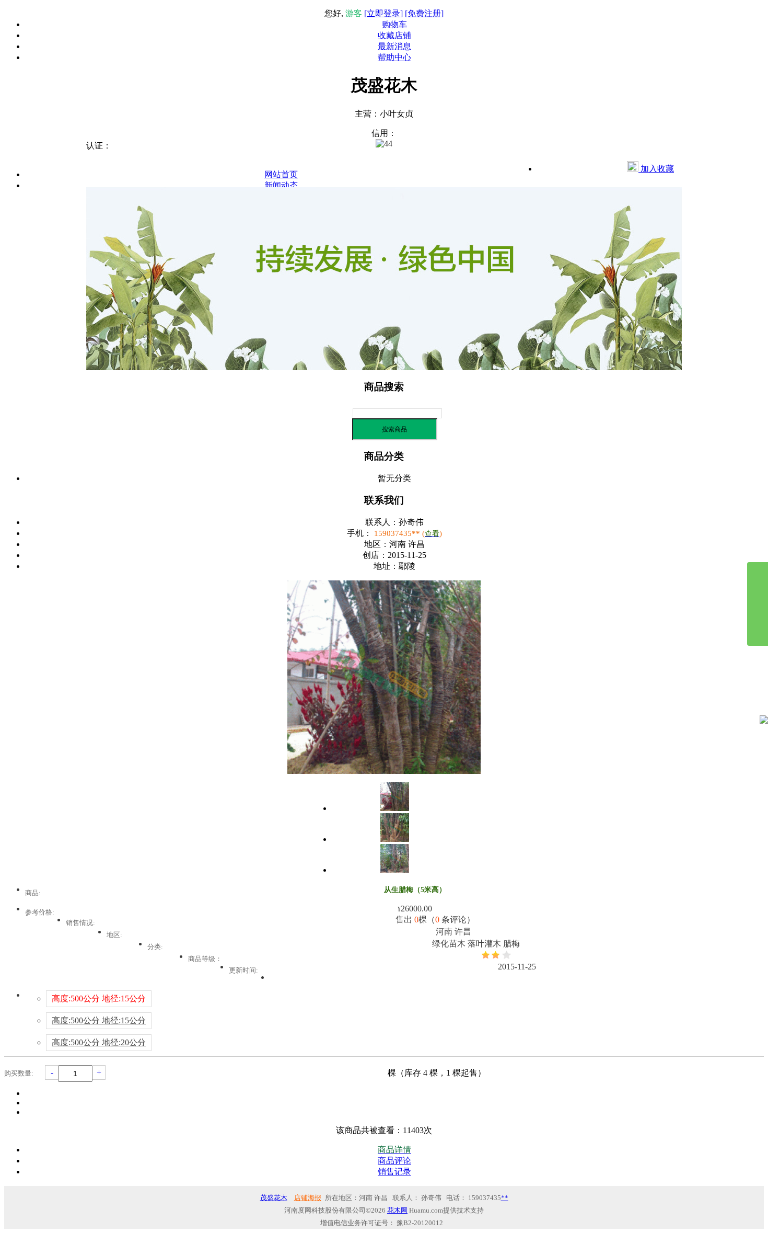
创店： (375, 555)
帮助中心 (394, 57)
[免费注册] (424, 13)
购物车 (394, 24)
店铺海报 (307, 1198)
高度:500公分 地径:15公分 (99, 1020)
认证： (98, 145)
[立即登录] (383, 13)
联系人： (382, 522)
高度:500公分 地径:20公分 (99, 1042)
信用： (384, 133)
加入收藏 (656, 168)
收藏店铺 (394, 35)
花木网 (397, 1210)
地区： (376, 544)
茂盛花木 (273, 1198)
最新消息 (394, 46)
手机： (359, 533)
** (504, 1198)
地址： (386, 566)
